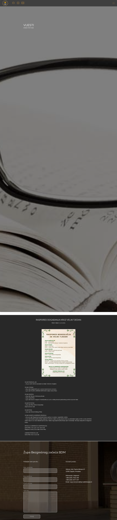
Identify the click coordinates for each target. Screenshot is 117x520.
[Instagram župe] (18, 3)
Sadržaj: (26, 490)
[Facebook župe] (13, 3)
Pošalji (32, 516)
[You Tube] (23, 3)
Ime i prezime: (28, 467)
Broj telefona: (27, 476)
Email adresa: (27, 483)
